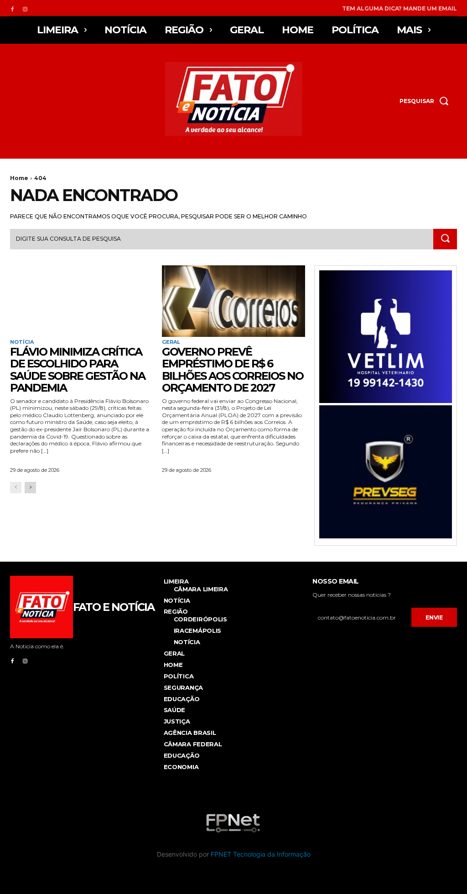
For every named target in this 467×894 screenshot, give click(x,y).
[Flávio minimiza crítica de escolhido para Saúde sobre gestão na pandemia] (81, 301)
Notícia (22, 342)
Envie (434, 617)
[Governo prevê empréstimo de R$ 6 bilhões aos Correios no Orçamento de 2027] (233, 301)
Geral (171, 342)
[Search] (445, 239)
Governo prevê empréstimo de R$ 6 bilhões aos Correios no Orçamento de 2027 (232, 369)
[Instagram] (25, 8)
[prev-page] (15, 487)
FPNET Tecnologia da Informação (261, 854)
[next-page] (30, 487)
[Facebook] (12, 8)
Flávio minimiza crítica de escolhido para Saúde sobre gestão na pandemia (77, 369)
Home (19, 178)
